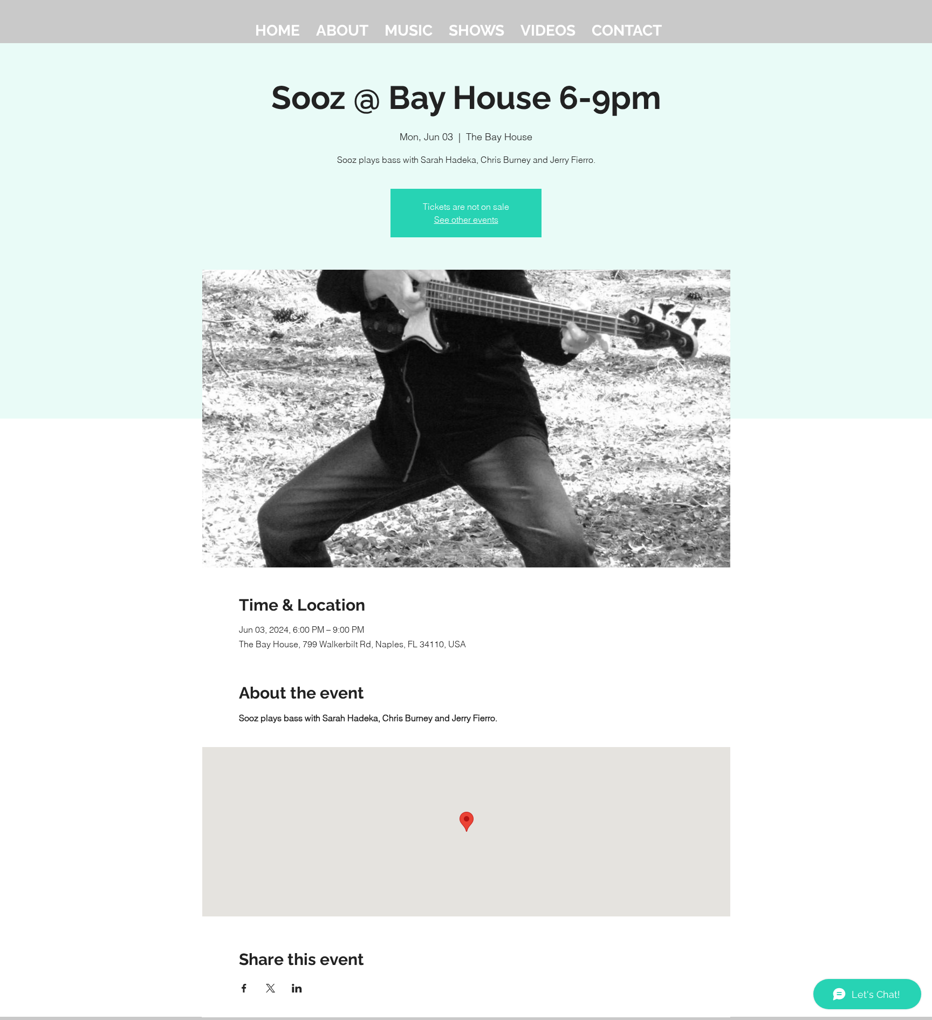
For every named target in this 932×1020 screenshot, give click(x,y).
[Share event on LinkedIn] (297, 988)
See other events (466, 219)
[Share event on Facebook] (244, 988)
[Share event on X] (270, 988)
